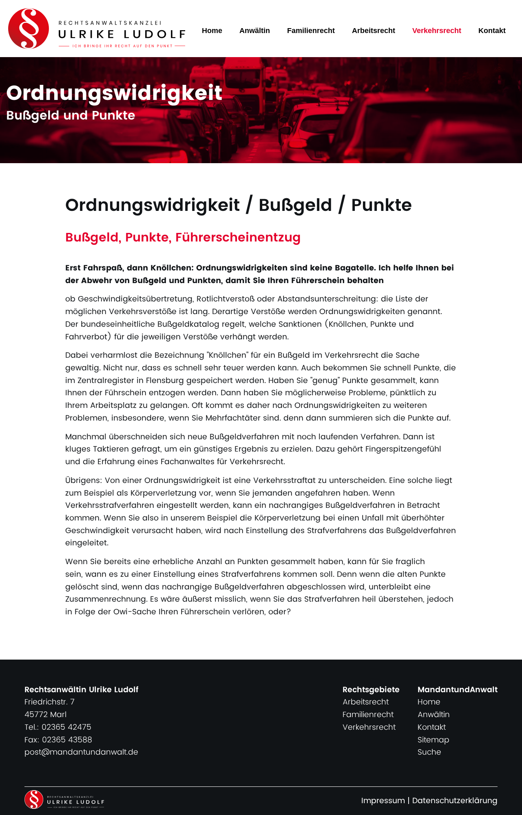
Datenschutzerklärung (455, 801)
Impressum (383, 801)
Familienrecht (311, 31)
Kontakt (492, 31)
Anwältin (254, 31)
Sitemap (433, 740)
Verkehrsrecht (436, 31)
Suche (429, 752)
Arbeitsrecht (373, 31)
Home (212, 31)
